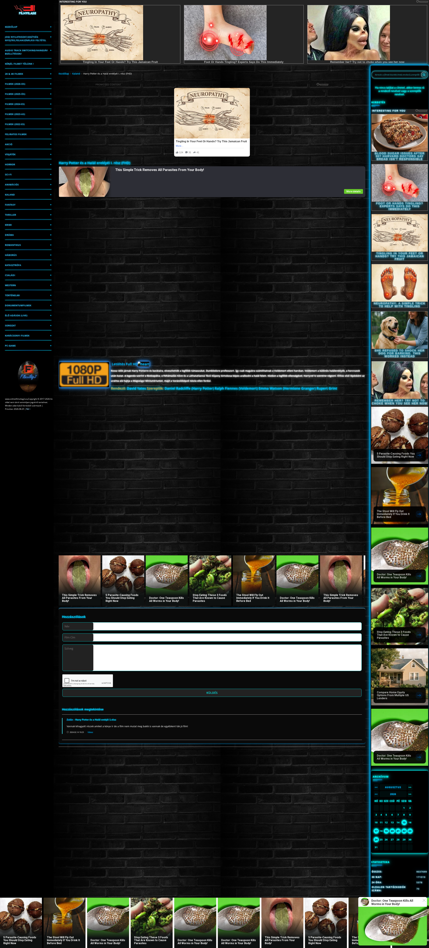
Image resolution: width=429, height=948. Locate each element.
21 (398, 831)
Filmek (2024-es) (15, 104)
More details (353, 191)
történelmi (12, 295)
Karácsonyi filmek (17, 335)
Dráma (9, 234)
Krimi (8, 224)
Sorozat (10, 325)
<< (376, 787)
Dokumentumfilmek (18, 305)
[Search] (424, 75)
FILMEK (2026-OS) (15, 83)
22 (404, 831)
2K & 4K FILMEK (14, 73)
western (10, 285)
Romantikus (13, 244)
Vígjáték (10, 154)
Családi (10, 275)
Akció (8, 144)
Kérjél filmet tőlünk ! (19, 63)
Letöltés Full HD (125, 364)
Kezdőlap (11, 26)
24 (376, 839)
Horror (10, 164)
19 (386, 831)
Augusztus (393, 787)
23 (410, 831)
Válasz (90, 732)
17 (376, 831)
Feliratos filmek (16, 134)
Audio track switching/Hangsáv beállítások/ (26, 52)
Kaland (10, 194)
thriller (10, 214)
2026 (393, 794)
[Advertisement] (159, 220)
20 (392, 831)
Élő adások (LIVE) (16, 315)
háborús (11, 255)
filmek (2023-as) (15, 114)
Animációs (12, 184)
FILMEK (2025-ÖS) (15, 93)
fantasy (10, 204)
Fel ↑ (28, 409)
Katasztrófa (13, 265)
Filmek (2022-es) (15, 124)
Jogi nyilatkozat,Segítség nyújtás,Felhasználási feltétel (25, 38)
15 (404, 822)
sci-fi (8, 174)
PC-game (10, 345)
